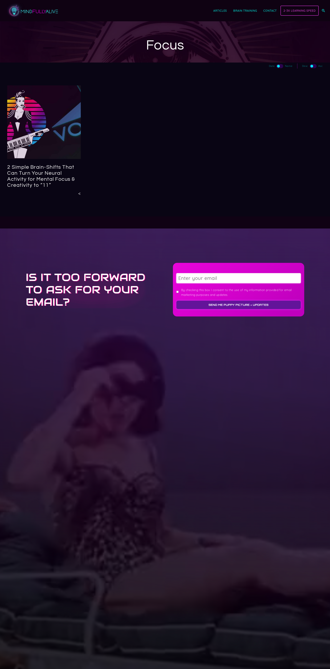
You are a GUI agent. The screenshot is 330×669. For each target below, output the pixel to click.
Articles (220, 10)
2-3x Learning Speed (299, 10)
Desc (305, 66)
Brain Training (245, 10)
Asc (320, 66)
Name (289, 66)
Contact (270, 10)
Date (272, 66)
